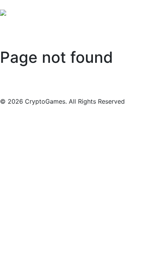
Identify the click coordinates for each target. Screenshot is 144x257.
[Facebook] (6, 3)
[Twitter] (18, 3)
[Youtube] (31, 3)
